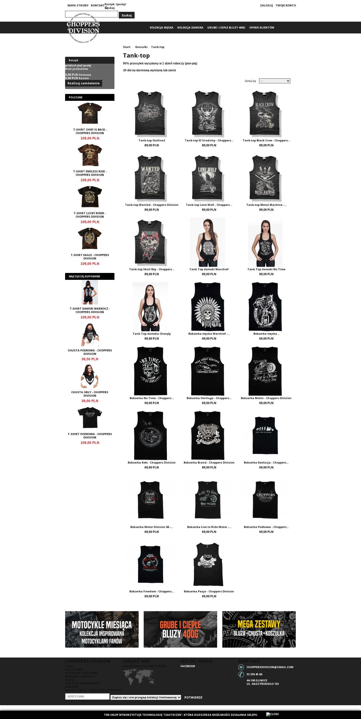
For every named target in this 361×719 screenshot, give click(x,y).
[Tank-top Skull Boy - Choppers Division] (151, 241)
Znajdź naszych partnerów (145, 666)
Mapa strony (78, 5)
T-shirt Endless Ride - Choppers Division (90, 173)
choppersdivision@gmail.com (270, 667)
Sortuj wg (250, 80)
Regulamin (73, 669)
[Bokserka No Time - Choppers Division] (151, 370)
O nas (69, 666)
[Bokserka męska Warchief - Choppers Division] (208, 305)
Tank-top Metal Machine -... (266, 205)
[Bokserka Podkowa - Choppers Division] (266, 498)
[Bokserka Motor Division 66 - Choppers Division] (151, 498)
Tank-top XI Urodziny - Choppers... (209, 140)
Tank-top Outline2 (152, 140)
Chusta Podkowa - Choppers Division (90, 352)
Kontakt (98, 5)
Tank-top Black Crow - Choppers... (266, 140)
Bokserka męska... (266, 333)
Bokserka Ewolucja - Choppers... (266, 462)
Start (126, 47)
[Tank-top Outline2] (151, 112)
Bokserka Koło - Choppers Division (152, 462)
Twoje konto (286, 5)
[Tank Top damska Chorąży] (151, 305)
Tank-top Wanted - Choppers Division (152, 205)
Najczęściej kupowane (84, 276)
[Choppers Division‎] (83, 28)
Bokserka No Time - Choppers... (152, 398)
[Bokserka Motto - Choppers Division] (266, 370)
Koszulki (141, 47)
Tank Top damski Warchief (209, 269)
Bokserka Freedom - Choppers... (151, 591)
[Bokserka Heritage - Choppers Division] (208, 370)
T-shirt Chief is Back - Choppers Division (90, 131)
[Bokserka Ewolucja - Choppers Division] (266, 434)
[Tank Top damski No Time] (266, 241)
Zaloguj (266, 5)
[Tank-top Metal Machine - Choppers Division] (266, 176)
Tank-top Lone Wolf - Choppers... (209, 205)
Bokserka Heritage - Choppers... (209, 398)
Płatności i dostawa (81, 673)
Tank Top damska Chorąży (152, 333)
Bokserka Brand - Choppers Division (209, 462)
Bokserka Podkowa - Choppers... (266, 527)
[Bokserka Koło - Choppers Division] (151, 434)
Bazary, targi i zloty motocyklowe (93, 690)
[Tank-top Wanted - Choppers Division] (151, 176)
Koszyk (73, 60)
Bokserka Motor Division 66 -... (151, 527)
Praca (69, 680)
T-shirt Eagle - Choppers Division (90, 256)
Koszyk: (110, 4)
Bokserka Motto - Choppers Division (266, 398)
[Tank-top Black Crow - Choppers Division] (266, 112)
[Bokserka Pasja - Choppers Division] (208, 563)
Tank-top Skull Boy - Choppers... (151, 269)
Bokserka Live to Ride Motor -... (209, 527)
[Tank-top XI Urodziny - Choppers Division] (208, 112)
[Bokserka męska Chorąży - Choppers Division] (266, 305)
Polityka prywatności (82, 683)
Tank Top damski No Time (266, 269)
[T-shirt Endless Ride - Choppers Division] (89, 156)
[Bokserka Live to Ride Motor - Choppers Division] (208, 498)
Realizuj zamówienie (84, 83)
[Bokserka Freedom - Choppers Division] (151, 563)
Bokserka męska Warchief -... (209, 333)
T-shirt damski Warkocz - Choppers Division (90, 310)
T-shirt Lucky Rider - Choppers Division (90, 214)
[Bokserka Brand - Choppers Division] (208, 434)
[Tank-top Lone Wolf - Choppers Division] (208, 176)
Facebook (187, 666)
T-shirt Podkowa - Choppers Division (90, 435)
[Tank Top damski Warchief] (208, 241)
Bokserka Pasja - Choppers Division (209, 591)
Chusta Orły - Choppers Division (89, 393)
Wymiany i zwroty (79, 676)
